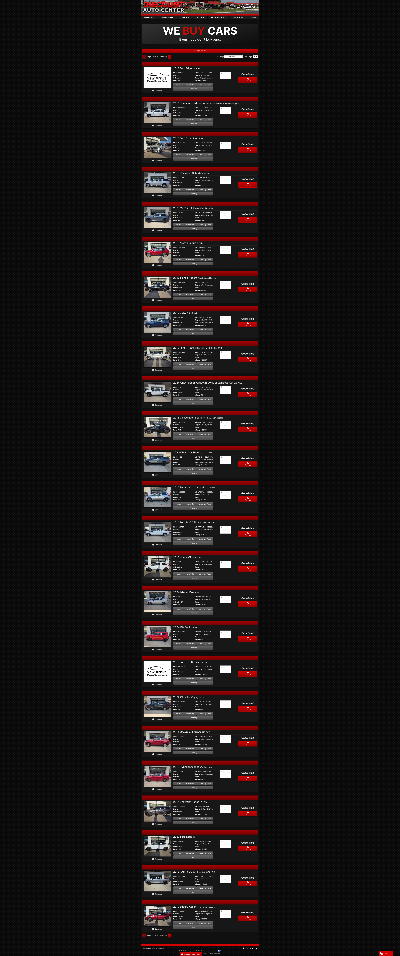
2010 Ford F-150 (191, 662)
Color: (175, 78)
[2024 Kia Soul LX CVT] (157, 636)
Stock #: (176, 73)
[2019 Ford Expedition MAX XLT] (157, 147)
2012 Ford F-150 (197, 347)
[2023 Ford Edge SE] (157, 846)
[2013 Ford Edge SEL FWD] (157, 78)
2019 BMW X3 (186, 312)
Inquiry (178, 85)
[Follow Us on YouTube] (252, 949)
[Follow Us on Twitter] (247, 949)
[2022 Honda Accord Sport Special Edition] (157, 287)
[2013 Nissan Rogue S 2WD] (157, 252)
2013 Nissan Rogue (188, 242)
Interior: (176, 75)
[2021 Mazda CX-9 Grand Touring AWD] (157, 217)
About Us (148, 948)
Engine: (197, 75)
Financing (193, 89)
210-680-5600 (251, 9)
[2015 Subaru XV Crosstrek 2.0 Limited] (157, 497)
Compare (158, 91)
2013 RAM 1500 (194, 871)
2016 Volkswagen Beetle (198, 417)
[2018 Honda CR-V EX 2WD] (157, 567)
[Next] (169, 57)
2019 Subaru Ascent (195, 906)
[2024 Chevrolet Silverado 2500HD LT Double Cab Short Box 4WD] (157, 392)
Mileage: (198, 80)
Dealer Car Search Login (185, 950)
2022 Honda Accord (194, 277)
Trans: (197, 78)
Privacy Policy (161, 948)
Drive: (175, 80)
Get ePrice (247, 74)
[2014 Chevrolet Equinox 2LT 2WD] (157, 741)
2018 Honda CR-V (187, 557)
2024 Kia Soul (185, 627)
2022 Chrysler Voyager (188, 697)
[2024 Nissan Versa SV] (157, 601)
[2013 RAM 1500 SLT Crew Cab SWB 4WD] (157, 881)
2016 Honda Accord (206, 103)
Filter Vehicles (201, 51)
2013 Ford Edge (187, 68)
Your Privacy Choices (211, 950)
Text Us (248, 81)
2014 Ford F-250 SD (194, 522)
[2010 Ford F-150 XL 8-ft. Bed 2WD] (157, 671)
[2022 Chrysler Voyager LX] (157, 706)
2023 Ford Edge (184, 836)
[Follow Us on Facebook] (243, 949)
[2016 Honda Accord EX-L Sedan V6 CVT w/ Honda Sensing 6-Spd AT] (157, 112)
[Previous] (144, 57)
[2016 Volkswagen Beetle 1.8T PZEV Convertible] (157, 427)
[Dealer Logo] (164, 7)
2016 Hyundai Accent (192, 766)
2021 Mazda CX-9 (193, 208)
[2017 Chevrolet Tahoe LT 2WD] (157, 811)
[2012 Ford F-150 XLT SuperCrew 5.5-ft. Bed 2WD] (157, 357)
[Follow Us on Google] (256, 949)
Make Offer (190, 85)
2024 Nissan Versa (186, 592)
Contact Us (154, 948)
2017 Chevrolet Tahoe (190, 801)
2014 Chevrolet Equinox (191, 731)
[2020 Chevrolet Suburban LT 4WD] (157, 462)
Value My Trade (205, 85)
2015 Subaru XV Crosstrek (194, 487)
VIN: (196, 73)
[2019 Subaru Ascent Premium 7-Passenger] (157, 916)
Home (143, 948)
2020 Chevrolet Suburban (192, 452)
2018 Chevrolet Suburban (192, 173)
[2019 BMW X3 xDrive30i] (157, 322)
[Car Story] (231, 110)
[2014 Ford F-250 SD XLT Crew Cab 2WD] (157, 532)
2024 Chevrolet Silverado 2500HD (207, 382)
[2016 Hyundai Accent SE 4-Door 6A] (157, 776)
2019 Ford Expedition (190, 138)
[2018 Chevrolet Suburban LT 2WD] (157, 182)
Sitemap (203, 950)
